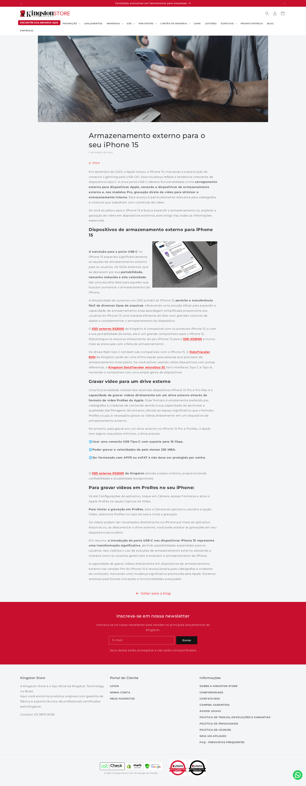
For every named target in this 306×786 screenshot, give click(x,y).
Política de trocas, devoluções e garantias (235, 717)
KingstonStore (120, 773)
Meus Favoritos (122, 698)
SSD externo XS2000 (108, 473)
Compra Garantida (215, 704)
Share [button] (96, 162)
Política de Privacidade (219, 723)
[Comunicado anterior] (21, 3)
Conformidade (211, 692)
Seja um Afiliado (213, 736)
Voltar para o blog (156, 593)
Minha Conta (120, 692)
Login (114, 686)
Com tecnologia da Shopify (143, 773)
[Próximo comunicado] (284, 3)
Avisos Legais (210, 711)
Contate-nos (210, 698)
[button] (71, 23)
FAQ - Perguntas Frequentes (222, 742)
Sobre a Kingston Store (218, 686)
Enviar (186, 640)
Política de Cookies (215, 729)
